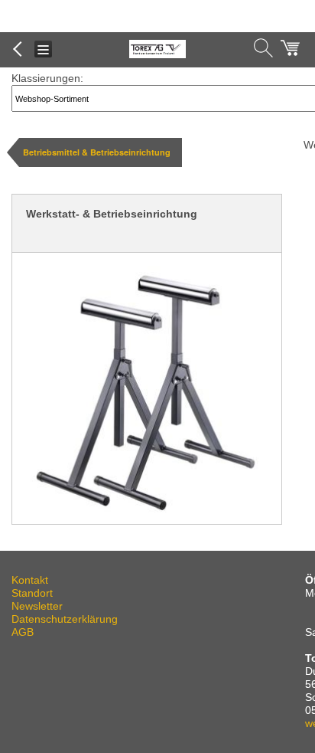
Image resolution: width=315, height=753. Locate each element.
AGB (22, 632)
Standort (32, 593)
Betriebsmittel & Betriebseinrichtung (96, 152)
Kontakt (29, 580)
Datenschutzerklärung (64, 619)
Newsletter (37, 606)
